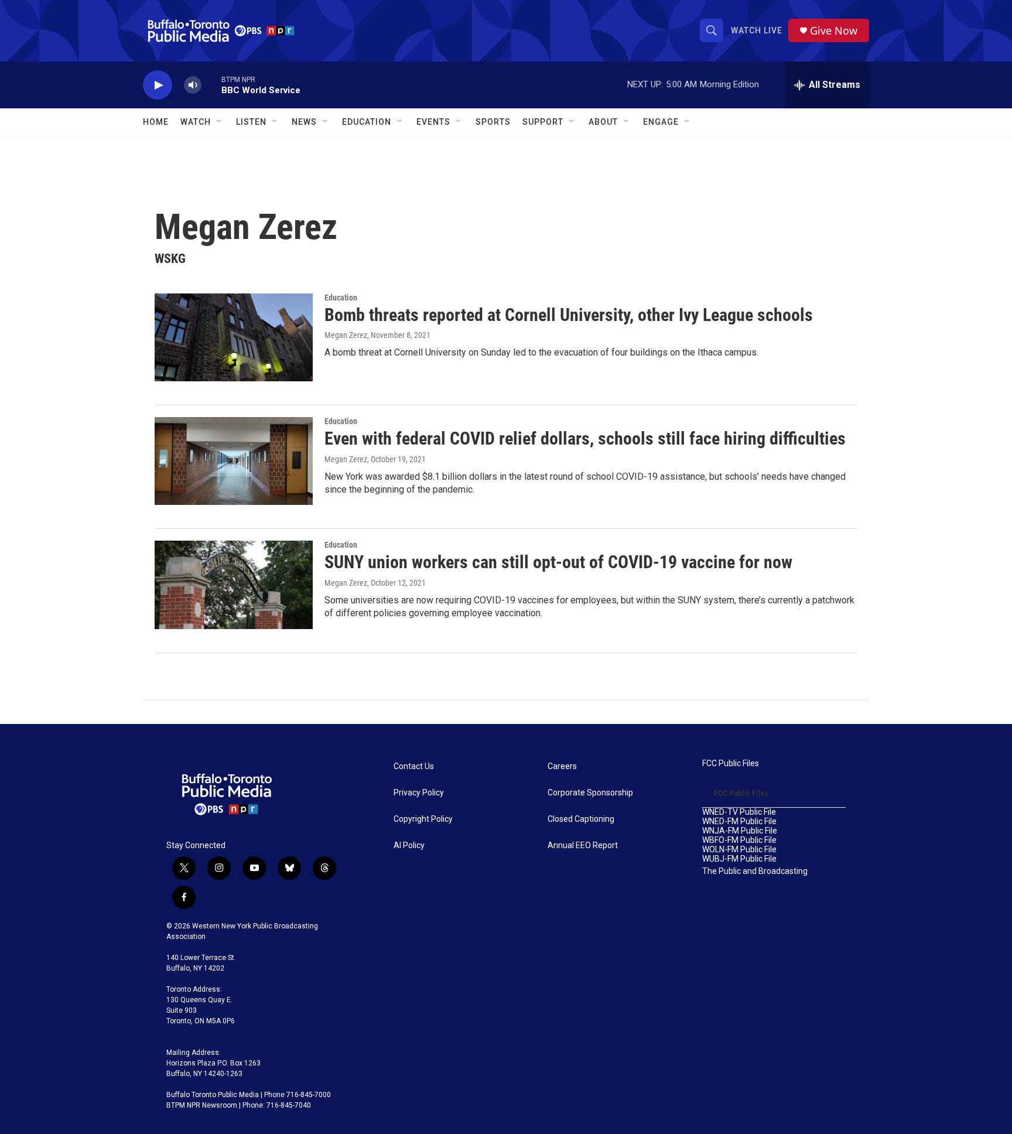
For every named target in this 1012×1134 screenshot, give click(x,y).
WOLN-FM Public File (739, 849)
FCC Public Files (730, 763)
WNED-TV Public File (739, 812)
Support (542, 122)
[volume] (193, 85)
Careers (562, 766)
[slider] (211, 84)
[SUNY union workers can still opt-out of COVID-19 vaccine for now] (234, 585)
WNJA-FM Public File (739, 830)
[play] (157, 85)
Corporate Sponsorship (590, 792)
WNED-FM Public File (739, 821)
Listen (251, 122)
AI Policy (409, 845)
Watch (195, 122)
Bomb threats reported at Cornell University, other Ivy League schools (568, 315)
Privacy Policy (419, 792)
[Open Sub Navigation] (219, 122)
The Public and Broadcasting (755, 871)
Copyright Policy (423, 819)
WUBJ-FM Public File (739, 859)
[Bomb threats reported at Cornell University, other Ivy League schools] (234, 337)
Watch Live (756, 30)
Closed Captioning (581, 819)
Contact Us (414, 766)
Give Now (833, 31)
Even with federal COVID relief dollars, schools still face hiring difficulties (585, 438)
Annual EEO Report (583, 845)
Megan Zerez (345, 335)
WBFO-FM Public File (739, 840)
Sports (493, 122)
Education (340, 297)
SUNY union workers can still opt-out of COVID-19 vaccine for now (558, 562)
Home (156, 122)
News (304, 122)
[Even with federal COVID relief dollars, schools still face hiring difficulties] (234, 461)
